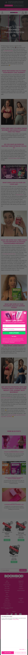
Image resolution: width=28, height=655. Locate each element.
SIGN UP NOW (14, 333)
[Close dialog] (25, 313)
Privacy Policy (16, 619)
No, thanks (14, 336)
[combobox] (5, 329)
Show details (22, 649)
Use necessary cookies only (20, 652)
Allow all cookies (7, 652)
